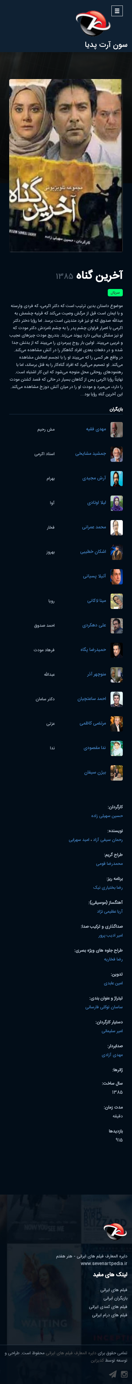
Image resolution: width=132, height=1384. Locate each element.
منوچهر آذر (96, 674)
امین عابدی (113, 983)
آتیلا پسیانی (94, 576)
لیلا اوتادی (96, 503)
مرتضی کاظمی (93, 723)
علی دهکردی (94, 625)
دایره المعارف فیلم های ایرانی (71, 1353)
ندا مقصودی (94, 748)
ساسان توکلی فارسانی (104, 1007)
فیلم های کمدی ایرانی (108, 1307)
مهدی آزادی (112, 1055)
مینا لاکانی (96, 601)
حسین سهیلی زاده (107, 816)
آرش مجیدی (94, 478)
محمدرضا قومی (109, 864)
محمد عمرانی (94, 527)
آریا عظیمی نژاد (110, 911)
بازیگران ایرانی (115, 1298)
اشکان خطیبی (93, 552)
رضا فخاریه (113, 959)
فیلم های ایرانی (113, 1290)
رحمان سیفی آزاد (108, 840)
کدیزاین (97, 1360)
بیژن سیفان (95, 772)
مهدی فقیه (96, 429)
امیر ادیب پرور (111, 935)
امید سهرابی (79, 840)
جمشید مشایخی (90, 454)
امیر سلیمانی (112, 1031)
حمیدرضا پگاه (93, 650)
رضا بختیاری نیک (108, 888)
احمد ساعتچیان (91, 699)
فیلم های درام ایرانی (109, 1315)
